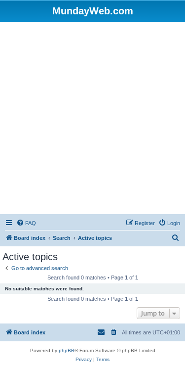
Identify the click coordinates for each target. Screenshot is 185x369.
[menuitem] (26, 223)
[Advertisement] (92, 119)
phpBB (66, 350)
